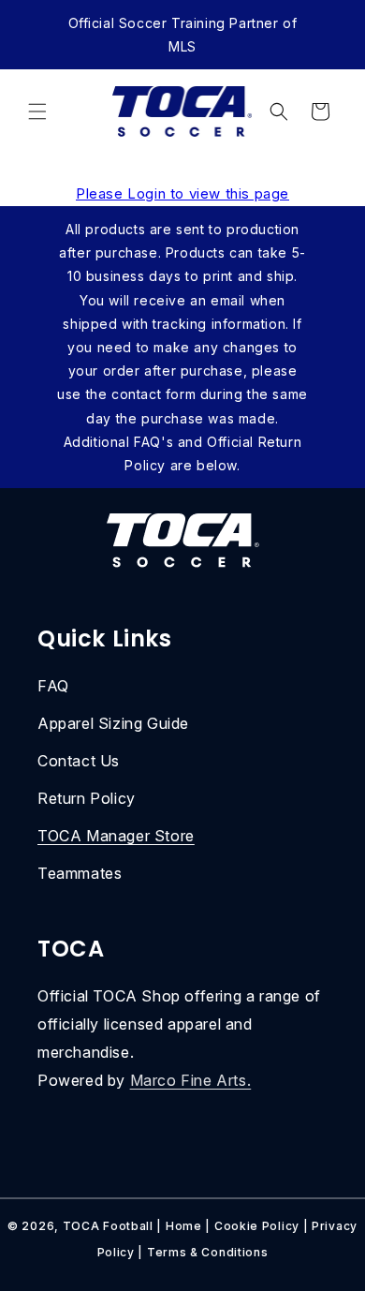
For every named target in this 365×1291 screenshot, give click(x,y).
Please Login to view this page (182, 193)
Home (184, 1226)
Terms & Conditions (208, 1252)
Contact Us (78, 760)
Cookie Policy (256, 1226)
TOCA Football (108, 1226)
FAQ (53, 685)
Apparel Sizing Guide (113, 723)
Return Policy (86, 798)
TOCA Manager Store (116, 835)
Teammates (79, 873)
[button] (37, 111)
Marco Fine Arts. (191, 1080)
